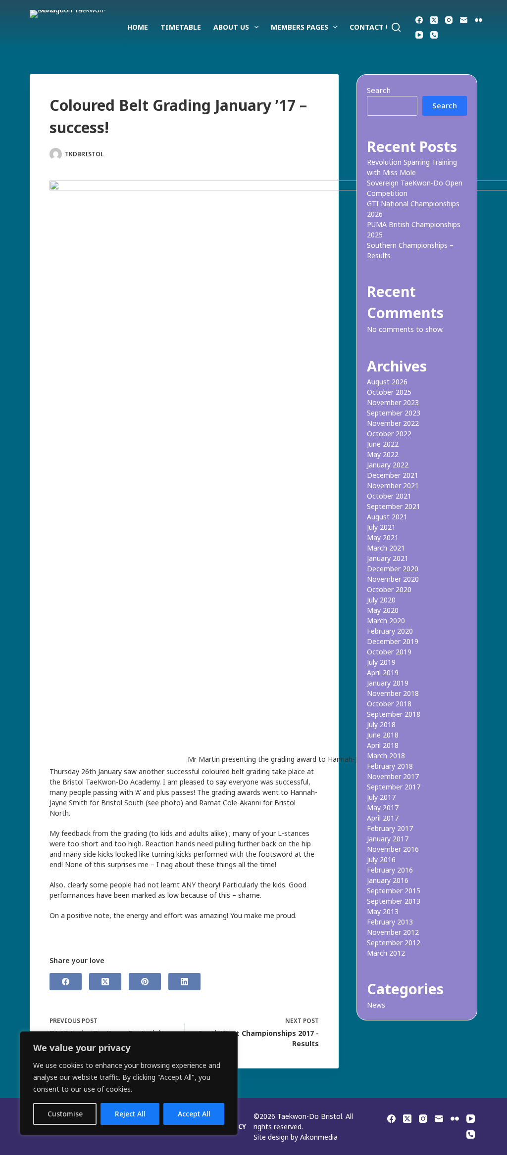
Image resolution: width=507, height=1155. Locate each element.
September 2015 (393, 890)
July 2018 (381, 724)
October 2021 (389, 496)
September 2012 (393, 942)
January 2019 (387, 683)
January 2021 (387, 558)
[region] (129, 1083)
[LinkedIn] (184, 981)
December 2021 (392, 475)
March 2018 (386, 755)
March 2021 (386, 548)
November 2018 (393, 693)
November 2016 (393, 849)
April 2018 (383, 745)
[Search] (396, 27)
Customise (65, 1113)
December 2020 (392, 568)
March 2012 (386, 953)
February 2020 (390, 631)
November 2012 (393, 932)
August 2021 (387, 516)
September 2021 (393, 506)
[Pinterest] (145, 981)
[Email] (463, 20)
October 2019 (389, 651)
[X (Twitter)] (434, 20)
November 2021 (393, 485)
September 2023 (393, 412)
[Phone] (434, 35)
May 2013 (383, 911)
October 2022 (389, 433)
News (185, 154)
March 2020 (386, 620)
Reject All (130, 1113)
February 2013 (390, 921)
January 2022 (387, 464)
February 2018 (390, 766)
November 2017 (393, 776)
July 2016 (381, 859)
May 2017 (383, 807)
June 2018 (383, 734)
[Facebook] (419, 20)
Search (379, 90)
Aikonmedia (319, 1137)
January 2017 (387, 838)
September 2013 (393, 901)
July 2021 (381, 527)
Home (137, 27)
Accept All (194, 1113)
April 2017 (383, 818)
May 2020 (383, 610)
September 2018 (393, 714)
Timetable (180, 27)
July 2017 (381, 797)
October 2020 (389, 589)
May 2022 (383, 454)
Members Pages (299, 27)
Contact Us (372, 27)
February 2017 (390, 828)
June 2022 (383, 444)
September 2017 (393, 786)
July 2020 (381, 599)
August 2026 (387, 381)
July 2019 (381, 662)
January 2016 (387, 880)
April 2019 (383, 672)
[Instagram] (449, 20)
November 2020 (393, 579)
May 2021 (383, 537)
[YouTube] (419, 35)
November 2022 (393, 423)
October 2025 (389, 392)
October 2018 (389, 703)
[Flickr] (478, 20)
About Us (231, 27)
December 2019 (392, 641)
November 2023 (393, 402)
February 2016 (390, 870)
